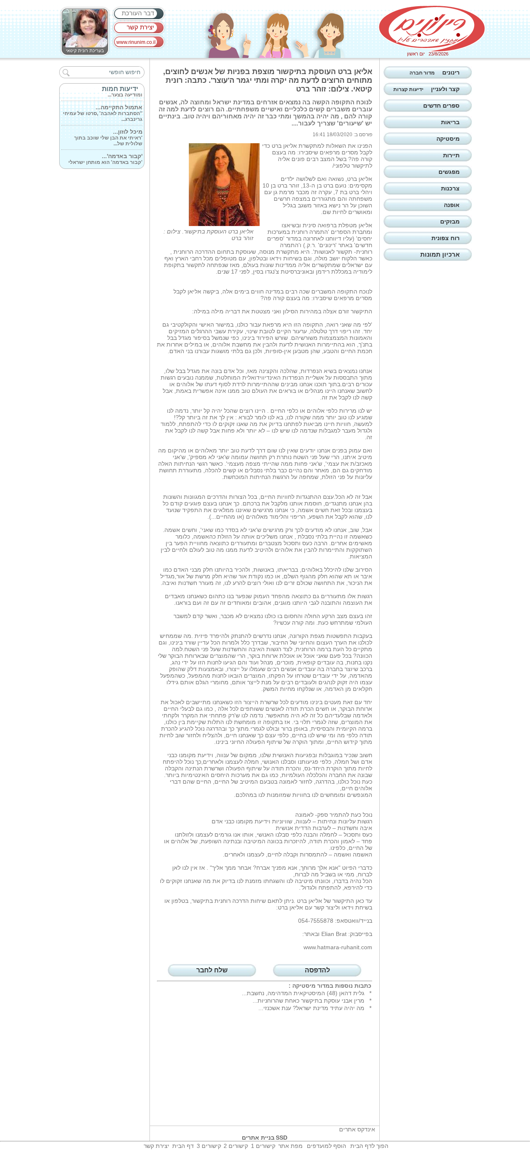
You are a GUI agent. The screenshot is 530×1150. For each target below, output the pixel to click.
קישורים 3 (209, 1146)
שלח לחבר (212, 970)
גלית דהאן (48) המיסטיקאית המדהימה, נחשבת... (303, 993)
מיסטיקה (304, 985)
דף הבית (183, 1146)
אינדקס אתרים (357, 1129)
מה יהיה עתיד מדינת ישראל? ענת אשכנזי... (311, 1008)
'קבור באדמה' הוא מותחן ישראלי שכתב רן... (105, 157)
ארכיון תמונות (440, 254)
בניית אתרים (258, 1137)
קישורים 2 (236, 1146)
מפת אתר (290, 1146)
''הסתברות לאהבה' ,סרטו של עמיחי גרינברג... (102, 108)
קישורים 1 (263, 1146)
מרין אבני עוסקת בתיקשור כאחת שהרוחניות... (308, 1000)
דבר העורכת (138, 13)
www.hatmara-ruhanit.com (338, 947)
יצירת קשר (140, 27)
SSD (281, 1137)
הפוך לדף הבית (369, 1146)
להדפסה (317, 970)
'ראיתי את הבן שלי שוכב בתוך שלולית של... (108, 133)
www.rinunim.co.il (136, 42)
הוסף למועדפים (326, 1146)
